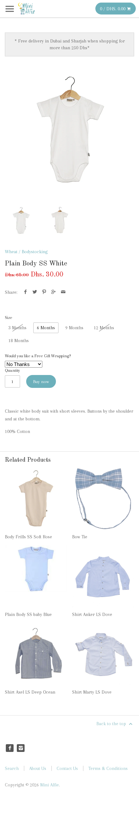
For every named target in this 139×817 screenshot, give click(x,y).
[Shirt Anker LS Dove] (103, 576)
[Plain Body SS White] (69, 130)
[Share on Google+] (53, 292)
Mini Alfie (49, 784)
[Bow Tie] (103, 499)
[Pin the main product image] (44, 292)
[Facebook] (10, 748)
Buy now (41, 381)
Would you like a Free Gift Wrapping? (38, 355)
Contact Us (67, 768)
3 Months (17, 327)
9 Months (74, 327)
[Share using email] (63, 292)
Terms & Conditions (108, 768)
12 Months (104, 327)
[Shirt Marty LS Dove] (103, 654)
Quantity (12, 370)
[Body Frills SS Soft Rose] (36, 499)
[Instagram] (21, 748)
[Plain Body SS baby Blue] (36, 576)
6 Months (46, 327)
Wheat (11, 251)
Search (12, 768)
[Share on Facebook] (25, 292)
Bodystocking (35, 251)
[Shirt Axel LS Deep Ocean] (36, 654)
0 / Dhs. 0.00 (113, 8)
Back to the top (111, 723)
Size (8, 317)
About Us (37, 768)
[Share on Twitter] (35, 292)
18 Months (18, 340)
